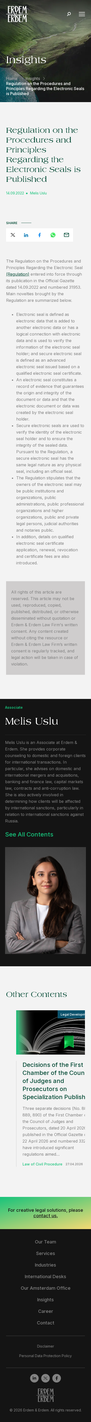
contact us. (45, 1215)
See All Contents (29, 834)
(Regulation (17, 274)
